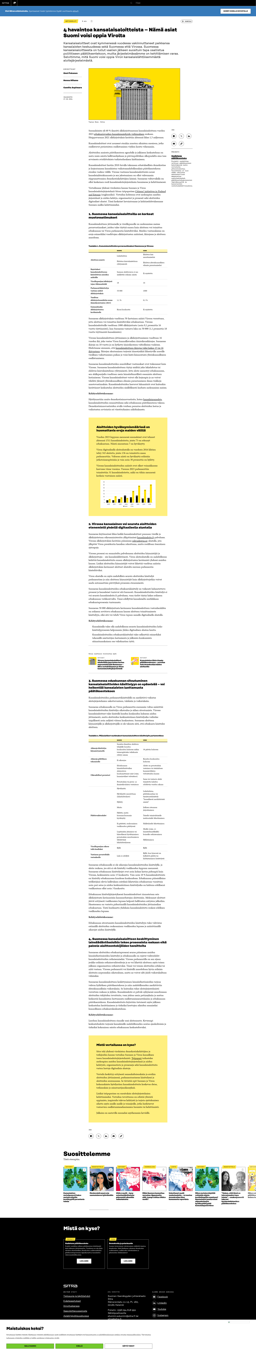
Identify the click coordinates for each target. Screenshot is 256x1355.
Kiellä (79, 1346)
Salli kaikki (30, 1346)
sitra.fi (75, 11)
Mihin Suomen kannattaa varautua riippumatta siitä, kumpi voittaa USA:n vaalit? (154, 1196)
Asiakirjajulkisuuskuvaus (76, 1316)
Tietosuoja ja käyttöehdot (76, 1296)
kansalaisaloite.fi (145, 537)
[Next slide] (190, 1185)
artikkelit (71, 21)
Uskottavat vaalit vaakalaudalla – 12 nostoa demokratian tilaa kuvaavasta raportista (180, 1196)
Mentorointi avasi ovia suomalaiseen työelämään (101, 1194)
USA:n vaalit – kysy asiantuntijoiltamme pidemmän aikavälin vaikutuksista (125, 1196)
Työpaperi (137, 1058)
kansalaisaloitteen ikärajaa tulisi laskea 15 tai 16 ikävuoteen (126, 349)
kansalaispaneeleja (152, 399)
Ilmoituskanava (71, 1306)
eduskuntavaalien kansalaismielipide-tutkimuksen (119, 134)
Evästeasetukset (72, 1301)
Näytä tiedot (128, 1346)
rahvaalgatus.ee (140, 540)
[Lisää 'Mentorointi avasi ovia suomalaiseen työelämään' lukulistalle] (111, 1170)
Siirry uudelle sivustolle (235, 11)
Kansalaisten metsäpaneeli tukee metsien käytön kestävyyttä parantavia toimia (73, 1197)
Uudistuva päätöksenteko (179, 157)
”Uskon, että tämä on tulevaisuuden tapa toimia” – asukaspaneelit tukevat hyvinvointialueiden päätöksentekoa (233, 1198)
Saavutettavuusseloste (75, 1311)
